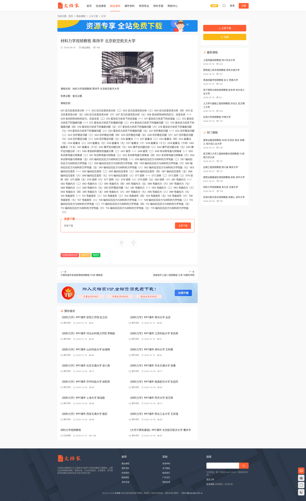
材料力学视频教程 (71, 430)
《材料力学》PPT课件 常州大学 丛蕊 (150, 317)
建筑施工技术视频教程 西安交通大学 (221, 70)
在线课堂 (101, 5)
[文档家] (68, 5)
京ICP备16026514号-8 (192, 493)
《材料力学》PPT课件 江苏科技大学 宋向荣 (153, 333)
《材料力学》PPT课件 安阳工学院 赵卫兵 (84, 317)
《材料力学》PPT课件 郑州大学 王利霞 (151, 349)
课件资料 (129, 5)
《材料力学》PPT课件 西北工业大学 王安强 (153, 413)
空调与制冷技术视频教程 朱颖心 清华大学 (224, 197)
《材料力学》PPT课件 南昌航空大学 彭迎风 (153, 381)
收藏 (226, 37)
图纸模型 (125, 477)
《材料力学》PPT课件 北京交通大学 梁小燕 (85, 365)
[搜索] (224, 5)
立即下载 (182, 225)
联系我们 (166, 473)
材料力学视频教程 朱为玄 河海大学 (220, 187)
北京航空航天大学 (69, 255)
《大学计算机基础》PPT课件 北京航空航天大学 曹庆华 (160, 430)
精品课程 (115, 5)
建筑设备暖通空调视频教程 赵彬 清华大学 (224, 177)
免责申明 (166, 463)
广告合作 (166, 477)
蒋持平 (96, 255)
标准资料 (125, 473)
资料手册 (158, 5)
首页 (89, 5)
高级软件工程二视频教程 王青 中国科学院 (173, 275)
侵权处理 (166, 482)
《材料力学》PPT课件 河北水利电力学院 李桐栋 (88, 333)
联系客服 (210, 484)
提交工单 (210, 479)
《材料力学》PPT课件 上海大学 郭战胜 (83, 397)
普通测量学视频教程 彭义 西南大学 (220, 80)
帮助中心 (173, 5)
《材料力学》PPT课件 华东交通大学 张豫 (152, 365)
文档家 (117, 493)
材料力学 (85, 255)
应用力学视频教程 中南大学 (217, 117)
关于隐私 (166, 468)
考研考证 (144, 5)
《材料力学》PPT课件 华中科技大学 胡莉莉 (85, 381)
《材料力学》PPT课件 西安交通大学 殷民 (84, 413)
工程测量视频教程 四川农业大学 (219, 60)
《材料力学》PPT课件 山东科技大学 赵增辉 (85, 349)
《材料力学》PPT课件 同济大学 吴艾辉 (151, 397)
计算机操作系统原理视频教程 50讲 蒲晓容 (82, 275)
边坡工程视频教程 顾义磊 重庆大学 (220, 167)
